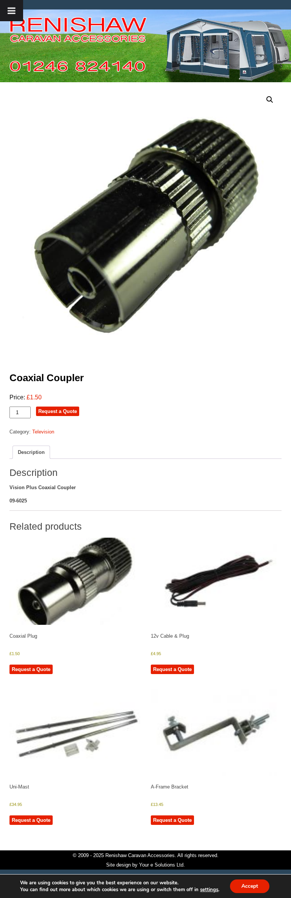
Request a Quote (57, 411)
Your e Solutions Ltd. (162, 865)
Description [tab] (31, 452)
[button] (270, 99)
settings (209, 889)
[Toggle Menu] (11, 10)
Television (43, 432)
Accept (249, 886)
